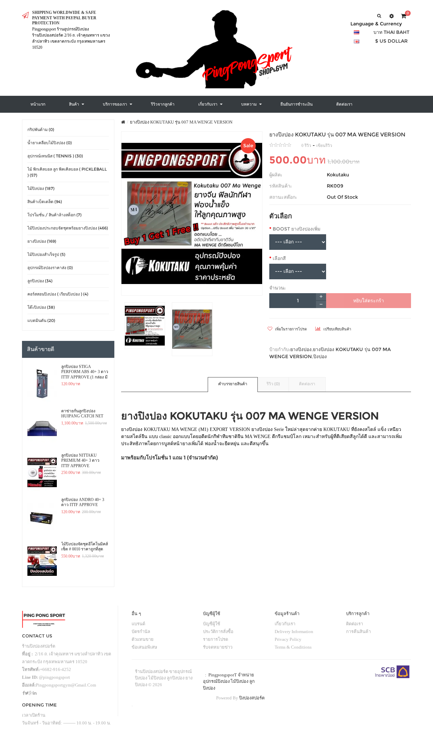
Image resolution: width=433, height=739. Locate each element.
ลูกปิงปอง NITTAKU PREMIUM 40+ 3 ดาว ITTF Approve (80, 460)
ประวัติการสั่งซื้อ (218, 631)
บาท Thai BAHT (391, 32)
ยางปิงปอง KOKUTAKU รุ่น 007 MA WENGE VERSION (181, 122)
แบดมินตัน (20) (41, 320)
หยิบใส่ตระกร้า (368, 301)
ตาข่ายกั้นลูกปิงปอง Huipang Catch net (82, 414)
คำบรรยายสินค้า (232, 383)
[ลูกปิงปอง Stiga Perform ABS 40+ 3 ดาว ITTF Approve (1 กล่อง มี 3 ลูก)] (42, 384)
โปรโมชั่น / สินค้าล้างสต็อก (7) (54, 214)
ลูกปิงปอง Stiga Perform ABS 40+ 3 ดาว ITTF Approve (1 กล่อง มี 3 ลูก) (84, 372)
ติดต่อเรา (307, 383)
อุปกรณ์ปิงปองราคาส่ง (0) (50, 267)
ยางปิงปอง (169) (41, 241)
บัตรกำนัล (141, 631)
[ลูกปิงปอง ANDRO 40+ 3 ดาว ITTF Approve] (42, 517)
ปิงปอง (320, 356)
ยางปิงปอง (301, 349)
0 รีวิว (306, 145)
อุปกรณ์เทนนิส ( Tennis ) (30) (55, 155)
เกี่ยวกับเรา (285, 623)
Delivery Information (294, 631)
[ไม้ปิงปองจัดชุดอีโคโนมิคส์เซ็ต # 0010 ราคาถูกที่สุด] (42, 561)
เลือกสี (279, 258)
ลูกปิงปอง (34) (39, 280)
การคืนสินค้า (358, 631)
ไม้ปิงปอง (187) (40, 188)
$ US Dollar (391, 41)
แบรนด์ (138, 623)
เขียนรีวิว (324, 145)
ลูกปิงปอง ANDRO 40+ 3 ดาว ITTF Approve (82, 502)
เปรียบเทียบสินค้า (336, 329)
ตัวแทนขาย (143, 639)
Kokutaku (338, 175)
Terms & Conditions (293, 647)
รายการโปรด (215, 639)
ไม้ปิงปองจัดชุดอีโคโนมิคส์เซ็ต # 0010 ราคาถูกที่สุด (84, 547)
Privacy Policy (288, 639)
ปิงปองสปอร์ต (252, 697)
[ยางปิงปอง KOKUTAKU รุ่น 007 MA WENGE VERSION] (192, 213)
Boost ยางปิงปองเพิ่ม (296, 229)
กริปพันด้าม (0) (40, 129)
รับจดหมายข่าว (217, 647)
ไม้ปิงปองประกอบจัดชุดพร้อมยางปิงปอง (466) (67, 228)
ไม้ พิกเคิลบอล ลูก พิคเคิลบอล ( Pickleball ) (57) (67, 172)
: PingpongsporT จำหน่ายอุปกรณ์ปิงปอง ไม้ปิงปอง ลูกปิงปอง (229, 681)
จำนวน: (277, 288)
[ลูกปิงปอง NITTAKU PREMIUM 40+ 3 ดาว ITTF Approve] (42, 472)
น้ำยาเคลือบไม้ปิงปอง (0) (49, 142)
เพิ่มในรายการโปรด (290, 329)
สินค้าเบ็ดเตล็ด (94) (44, 201)
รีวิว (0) (273, 383)
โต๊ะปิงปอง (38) (41, 307)
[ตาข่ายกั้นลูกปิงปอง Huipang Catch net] (42, 428)
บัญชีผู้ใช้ (211, 623)
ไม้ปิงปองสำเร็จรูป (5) (46, 254)
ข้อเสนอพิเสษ (144, 647)
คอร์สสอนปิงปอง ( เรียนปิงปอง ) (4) (57, 294)
